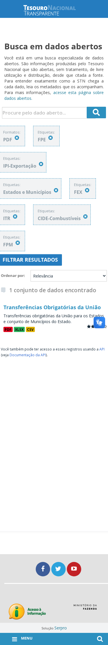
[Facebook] (43, 569)
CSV (30, 329)
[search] (96, 112)
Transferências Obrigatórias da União (52, 307)
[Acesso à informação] (27, 611)
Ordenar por (12, 275)
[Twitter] (59, 569)
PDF (8, 329)
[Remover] (17, 138)
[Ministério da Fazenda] (85, 608)
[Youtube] (74, 569)
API (102, 349)
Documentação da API (28, 354)
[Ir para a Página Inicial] (54, 10)
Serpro (60, 628)
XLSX (19, 329)
